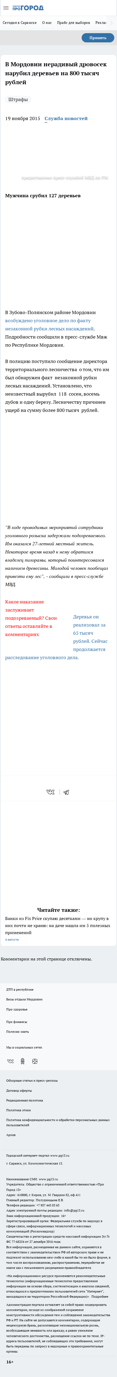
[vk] (51, 792)
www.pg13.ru (59, 1155)
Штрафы (18, 99)
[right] (111, 23)
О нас (47, 22)
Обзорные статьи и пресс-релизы (32, 1080)
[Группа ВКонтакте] (10, 1061)
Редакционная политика (24, 1100)
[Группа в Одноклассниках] (23, 1061)
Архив (11, 1135)
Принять (98, 37)
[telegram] (68, 792)
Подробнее (99, 1296)
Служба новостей (66, 118)
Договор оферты (19, 1090)
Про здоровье (16, 1009)
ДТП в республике (19, 989)
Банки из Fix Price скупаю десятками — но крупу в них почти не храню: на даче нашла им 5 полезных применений (57, 928)
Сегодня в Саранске (20, 22)
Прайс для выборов (73, 22)
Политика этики (18, 1110)
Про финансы (16, 1022)
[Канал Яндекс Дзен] (35, 1061)
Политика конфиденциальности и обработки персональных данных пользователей (58, 1122)
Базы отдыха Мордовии (24, 999)
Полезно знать (17, 1031)
